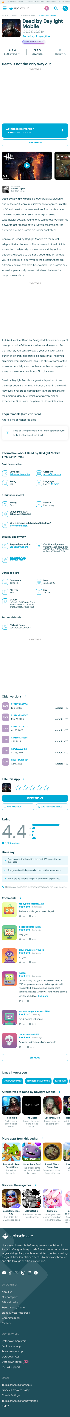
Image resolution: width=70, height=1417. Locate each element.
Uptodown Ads (10, 1356)
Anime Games (51, 2)
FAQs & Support (11, 1367)
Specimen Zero (52, 1117)
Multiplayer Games (12, 1081)
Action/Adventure (52, 474)
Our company (10, 1297)
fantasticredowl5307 (29, 1034)
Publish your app (11, 1346)
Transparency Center (14, 1307)
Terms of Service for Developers (20, 1400)
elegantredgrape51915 (30, 926)
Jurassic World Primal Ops (52, 1165)
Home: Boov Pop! (32, 1164)
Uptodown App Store (14, 1341)
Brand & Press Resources (16, 1312)
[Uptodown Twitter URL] (17, 1273)
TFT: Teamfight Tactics (15, 2)
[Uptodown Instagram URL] (23, 1273)
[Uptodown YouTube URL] (4, 1273)
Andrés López (18, 188)
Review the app (35, 798)
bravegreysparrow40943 (31, 949)
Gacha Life (52, 1210)
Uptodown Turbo (15, 1361)
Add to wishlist (14, 807)
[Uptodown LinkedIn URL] (29, 1273)
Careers (6, 1323)
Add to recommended (51, 807)
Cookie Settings (11, 1395)
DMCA (5, 1406)
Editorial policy (10, 1302)
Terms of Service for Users (17, 1385)
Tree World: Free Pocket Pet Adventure (11, 1167)
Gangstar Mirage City (11, 1212)
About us (7, 1292)
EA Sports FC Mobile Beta (35, 2)
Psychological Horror (38, 1081)
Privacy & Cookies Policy (15, 1390)
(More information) (19, 525)
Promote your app (12, 1351)
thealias (22, 972)
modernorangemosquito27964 (34, 1011)
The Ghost (32, 1117)
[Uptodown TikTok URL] (10, 1273)
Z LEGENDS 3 (31, 1210)
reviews (10, 54)
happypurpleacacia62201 (31, 903)
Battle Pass (60, 1081)
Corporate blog (11, 1318)
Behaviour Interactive (36, 36)
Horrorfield (11, 1117)
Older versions (35, 143)
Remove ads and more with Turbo (33, 118)
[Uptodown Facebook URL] (36, 1273)
